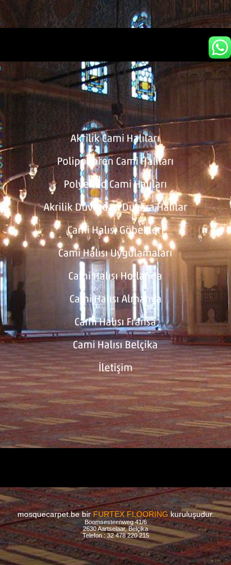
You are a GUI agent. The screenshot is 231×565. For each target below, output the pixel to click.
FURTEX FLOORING (130, 514)
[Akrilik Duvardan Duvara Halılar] (115, 208)
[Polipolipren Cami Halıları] (115, 162)
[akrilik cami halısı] (115, 45)
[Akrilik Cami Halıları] (115, 139)
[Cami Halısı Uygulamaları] (115, 254)
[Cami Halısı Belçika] (115, 345)
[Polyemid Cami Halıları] (115, 185)
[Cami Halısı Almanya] (115, 299)
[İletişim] (115, 368)
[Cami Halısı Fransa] (115, 322)
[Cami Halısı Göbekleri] (115, 231)
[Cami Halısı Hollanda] (115, 277)
